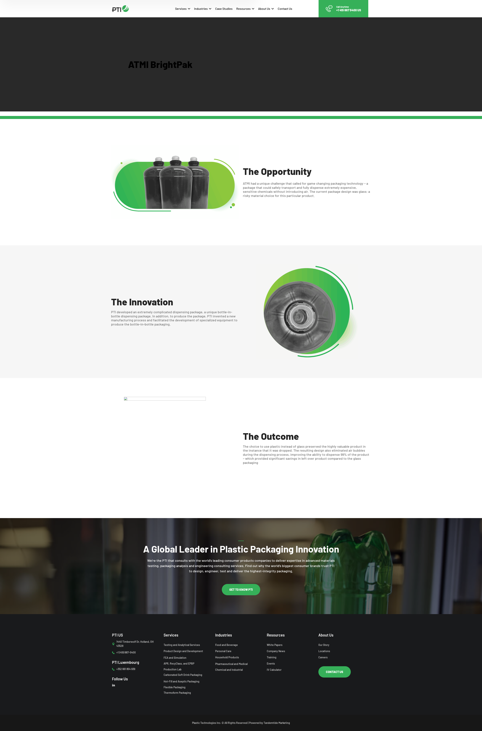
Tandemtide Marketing (277, 722)
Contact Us (285, 8)
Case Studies (224, 8)
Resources (243, 8)
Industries (201, 8)
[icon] (113, 685)
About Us (264, 8)
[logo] (120, 8)
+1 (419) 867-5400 (126, 652)
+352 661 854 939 (125, 669)
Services (181, 8)
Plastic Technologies (204, 722)
